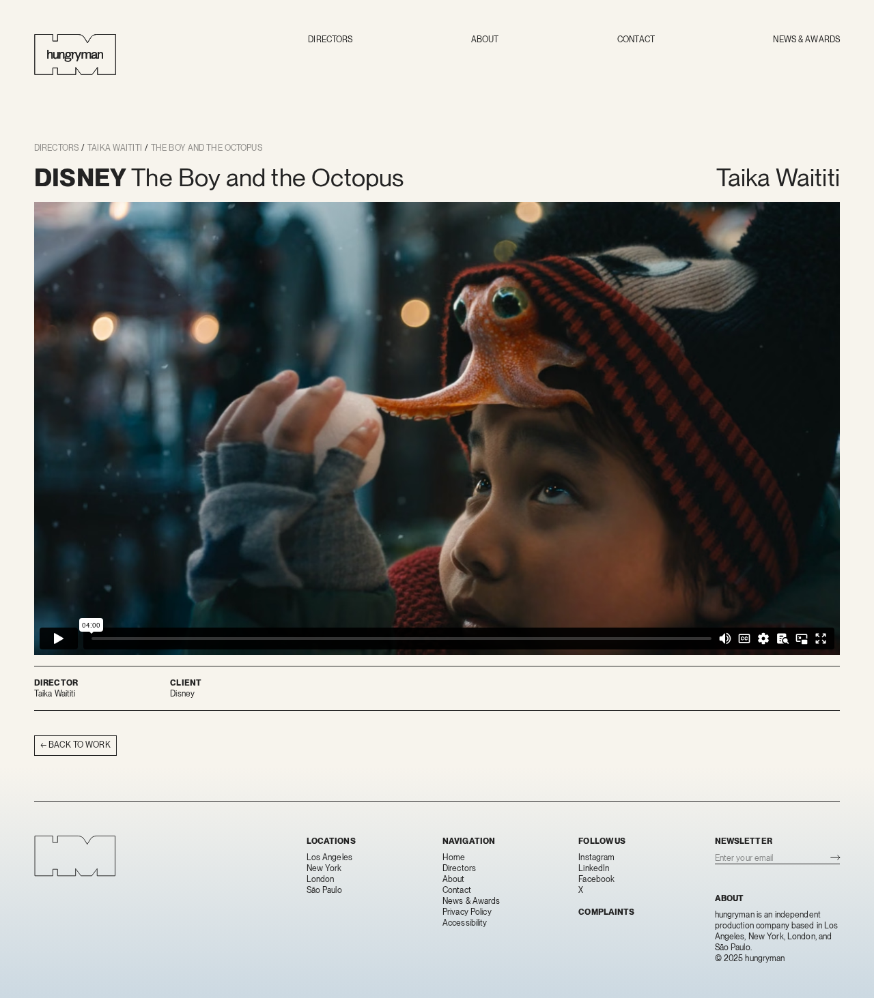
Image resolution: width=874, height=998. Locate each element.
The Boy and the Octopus (206, 148)
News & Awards (806, 39)
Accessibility (465, 923)
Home (453, 857)
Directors (330, 39)
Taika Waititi (114, 148)
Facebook (596, 879)
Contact (636, 39)
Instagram (596, 857)
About (485, 39)
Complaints (606, 912)
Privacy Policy (467, 912)
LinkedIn (593, 868)
